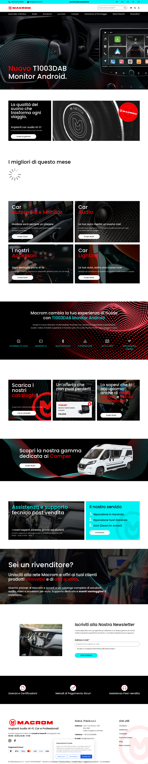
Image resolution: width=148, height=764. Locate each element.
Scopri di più (23, 236)
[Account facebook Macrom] (14, 740)
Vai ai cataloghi (24, 413)
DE (139, 2)
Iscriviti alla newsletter (79, 2)
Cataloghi (123, 733)
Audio (34, 14)
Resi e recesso (124, 745)
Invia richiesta (86, 655)
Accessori (47, 14)
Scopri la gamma (24, 136)
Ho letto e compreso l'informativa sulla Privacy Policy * (96, 649)
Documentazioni (125, 737)
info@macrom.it (35, 2)
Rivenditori (135, 14)
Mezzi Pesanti (119, 14)
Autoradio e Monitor (17, 14)
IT (117, 2)
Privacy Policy (64, 762)
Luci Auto (61, 14)
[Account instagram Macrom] (9, 740)
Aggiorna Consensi (91, 762)
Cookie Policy (77, 762)
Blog (121, 741)
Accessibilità (105, 762)
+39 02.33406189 (17, 2)
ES (133, 2)
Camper (75, 14)
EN (122, 2)
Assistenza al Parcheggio (95, 14)
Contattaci (99, 532)
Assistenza (123, 730)
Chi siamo (123, 726)
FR (128, 2)
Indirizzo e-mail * (82, 640)
